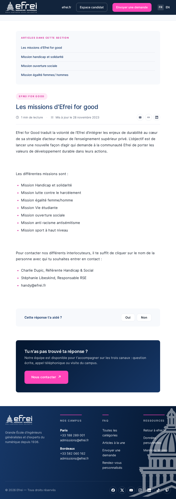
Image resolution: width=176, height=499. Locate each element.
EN (168, 7)
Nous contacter (43, 377)
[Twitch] (167, 490)
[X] (122, 490)
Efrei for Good (27, 132)
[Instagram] (140, 490)
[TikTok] (158, 490)
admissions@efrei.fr (74, 440)
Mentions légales (155, 450)
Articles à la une (113, 443)
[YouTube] (131, 490)
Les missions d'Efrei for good (41, 47)
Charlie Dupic (32, 270)
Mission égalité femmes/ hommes (44, 75)
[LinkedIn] (149, 490)
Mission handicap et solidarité (42, 57)
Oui (127, 317)
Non (144, 317)
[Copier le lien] (148, 117)
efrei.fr (66, 7)
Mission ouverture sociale (39, 66)
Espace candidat (92, 7)
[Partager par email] (140, 117)
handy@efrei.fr (33, 285)
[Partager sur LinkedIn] (156, 117)
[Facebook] (113, 490)
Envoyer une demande (132, 7)
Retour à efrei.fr (154, 430)
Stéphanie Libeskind (38, 278)
